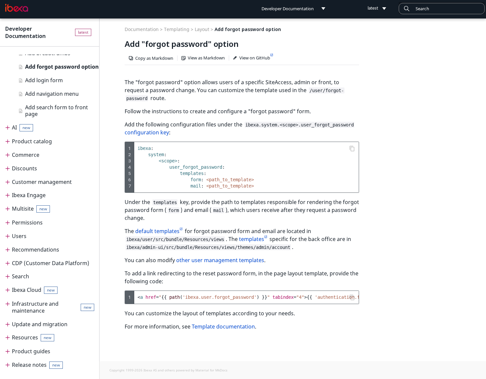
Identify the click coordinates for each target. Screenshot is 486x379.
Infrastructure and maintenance (51, 307)
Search (20, 276)
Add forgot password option (62, 66)
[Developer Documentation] (17, 8)
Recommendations (35, 249)
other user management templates (220, 260)
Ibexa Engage (29, 195)
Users (19, 236)
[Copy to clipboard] (352, 149)
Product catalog (32, 141)
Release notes (36, 364)
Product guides (31, 351)
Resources (31, 337)
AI (21, 127)
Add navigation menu (52, 93)
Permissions (27, 222)
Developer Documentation (25, 32)
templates (251, 239)
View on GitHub (254, 58)
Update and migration (39, 324)
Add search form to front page (56, 111)
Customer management (42, 182)
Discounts (24, 168)
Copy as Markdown (154, 58)
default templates (157, 231)
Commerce (25, 154)
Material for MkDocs (211, 370)
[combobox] (442, 8)
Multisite (29, 208)
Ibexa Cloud (33, 289)
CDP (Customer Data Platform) (50, 263)
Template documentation (223, 326)
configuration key (147, 132)
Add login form (44, 80)
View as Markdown (206, 58)
